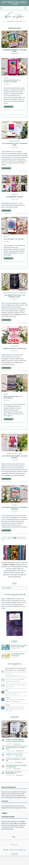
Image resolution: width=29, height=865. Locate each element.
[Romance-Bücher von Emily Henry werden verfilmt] (5, 647)
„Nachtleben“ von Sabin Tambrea (14, 754)
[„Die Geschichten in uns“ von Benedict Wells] (14, 130)
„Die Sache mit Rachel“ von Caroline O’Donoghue (12, 80)
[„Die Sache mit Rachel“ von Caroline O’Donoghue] (14, 66)
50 (24, 537)
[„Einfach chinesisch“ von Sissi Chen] (14, 335)
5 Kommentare (17, 744)
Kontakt (3, 2)
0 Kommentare (18, 762)
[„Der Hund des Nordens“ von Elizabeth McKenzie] (14, 494)
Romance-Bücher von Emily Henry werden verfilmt (19, 646)
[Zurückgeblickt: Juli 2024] (14, 183)
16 (19, 537)
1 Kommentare (17, 768)
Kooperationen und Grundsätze (10, 1)
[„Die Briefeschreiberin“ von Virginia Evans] (14, 39)
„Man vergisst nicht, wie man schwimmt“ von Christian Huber (16, 766)
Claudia (7, 705)
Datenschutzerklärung (20, 2)
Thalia (12, 604)
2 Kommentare (20, 750)
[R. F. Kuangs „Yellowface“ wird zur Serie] (5, 656)
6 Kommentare (19, 775)
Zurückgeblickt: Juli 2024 (14, 197)
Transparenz (14, 4)
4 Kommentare (19, 756)
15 (17, 537)
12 (9, 537)
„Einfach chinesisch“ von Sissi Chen (14, 348)
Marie (7, 690)
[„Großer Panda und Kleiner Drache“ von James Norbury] (14, 729)
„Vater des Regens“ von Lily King (13, 239)
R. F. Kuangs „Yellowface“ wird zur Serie (18, 654)
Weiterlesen (8, 106)
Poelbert (7, 697)
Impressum (10, 2)
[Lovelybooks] (12, 837)
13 (12, 537)
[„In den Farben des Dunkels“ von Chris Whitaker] (14, 442)
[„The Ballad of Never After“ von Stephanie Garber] (14, 281)
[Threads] (14, 837)
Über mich (23, 1)
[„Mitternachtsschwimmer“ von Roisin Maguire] (14, 383)
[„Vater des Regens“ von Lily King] (14, 225)
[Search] (27, 8)
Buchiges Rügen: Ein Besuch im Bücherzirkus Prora (14, 772)
